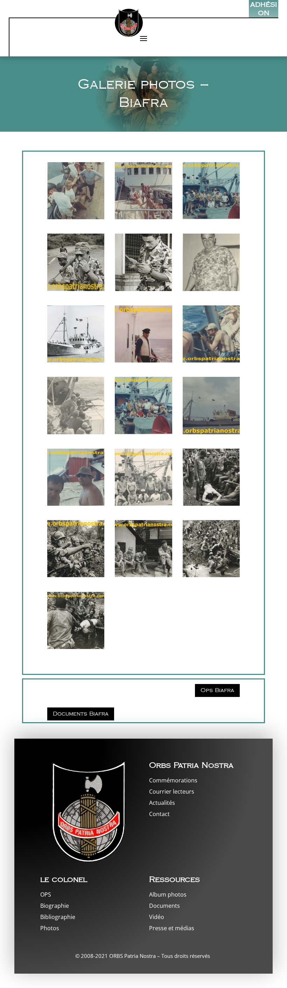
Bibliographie (57, 917)
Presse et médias (171, 928)
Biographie (54, 906)
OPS (45, 894)
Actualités (162, 803)
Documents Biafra (80, 714)
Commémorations (173, 780)
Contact (159, 814)
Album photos (168, 894)
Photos (49, 928)
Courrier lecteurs (171, 791)
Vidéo (156, 917)
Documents (164, 906)
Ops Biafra (217, 690)
